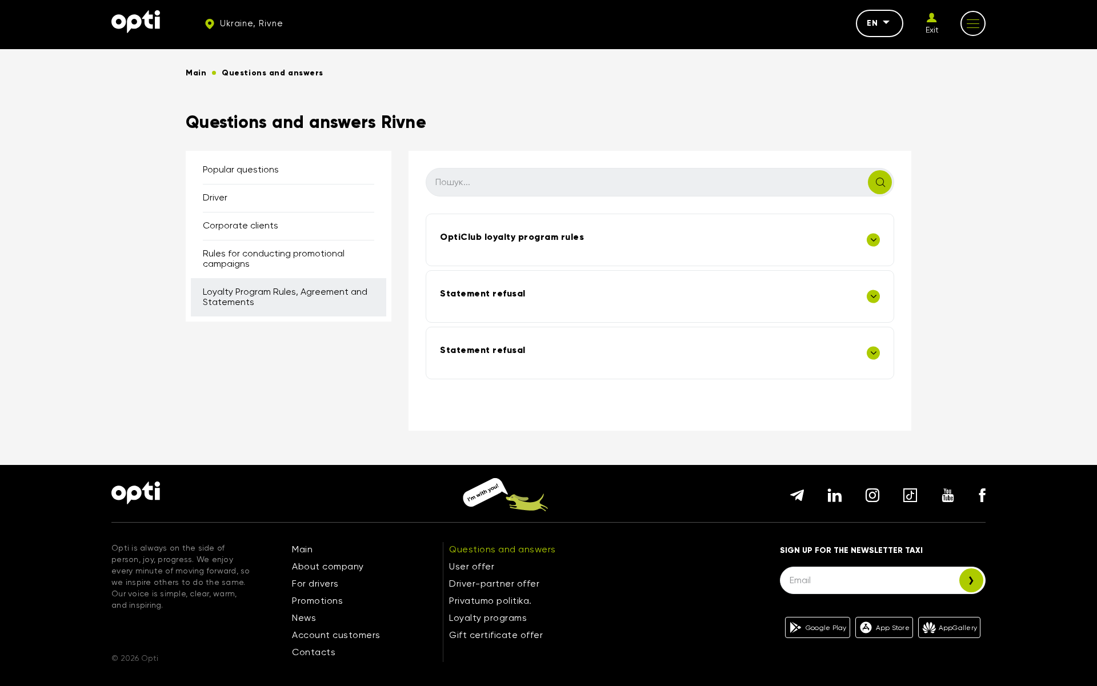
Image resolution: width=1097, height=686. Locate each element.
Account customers (336, 634)
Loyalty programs (488, 617)
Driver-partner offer (494, 583)
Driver (215, 197)
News (304, 617)
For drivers (315, 583)
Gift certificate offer (496, 634)
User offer (471, 566)
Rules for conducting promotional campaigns (274, 258)
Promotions (317, 600)
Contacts (313, 652)
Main (302, 549)
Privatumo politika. (490, 600)
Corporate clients (240, 225)
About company (328, 566)
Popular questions (241, 169)
